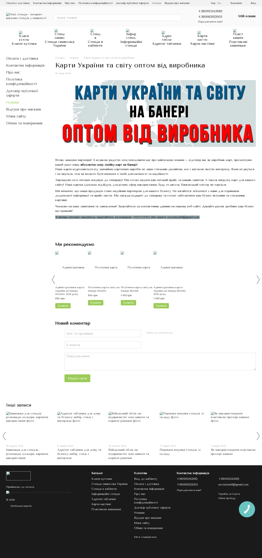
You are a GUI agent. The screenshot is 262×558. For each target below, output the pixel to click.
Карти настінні (202, 44)
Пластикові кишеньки (238, 43)
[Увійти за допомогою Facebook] (177, 332)
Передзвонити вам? (210, 21)
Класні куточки (24, 44)
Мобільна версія (21, 505)
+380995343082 (210, 11)
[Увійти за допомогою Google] (184, 332)
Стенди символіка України (59, 43)
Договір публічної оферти (132, 3)
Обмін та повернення (24, 123)
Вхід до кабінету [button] (145, 478)
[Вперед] (258, 279)
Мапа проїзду (226, 498)
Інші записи (18, 405)
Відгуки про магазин (177, 3)
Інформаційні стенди (131, 43)
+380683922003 (210, 17)
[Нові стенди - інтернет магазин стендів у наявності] (18, 475)
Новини (156, 3)
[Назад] (53, 279)
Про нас (70, 3)
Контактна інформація (47, 3)
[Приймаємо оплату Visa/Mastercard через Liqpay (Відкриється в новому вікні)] (38, 492)
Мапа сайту (16, 116)
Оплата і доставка (18, 3)
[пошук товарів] (178, 17)
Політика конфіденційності (95, 3)
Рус (219, 3)
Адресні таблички (166, 44)
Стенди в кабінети (95, 43)
